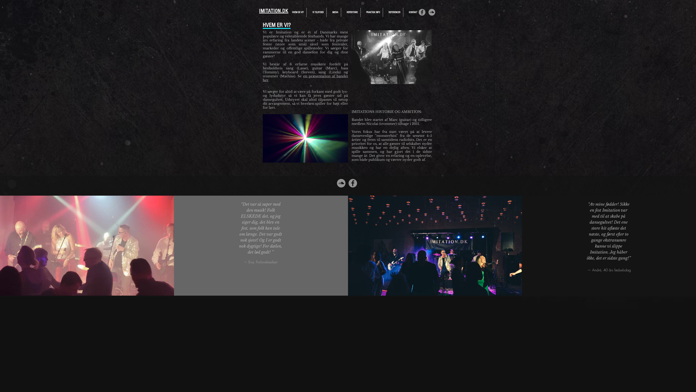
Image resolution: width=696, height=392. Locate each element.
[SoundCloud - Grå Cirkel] (431, 12)
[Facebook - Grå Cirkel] (422, 12)
